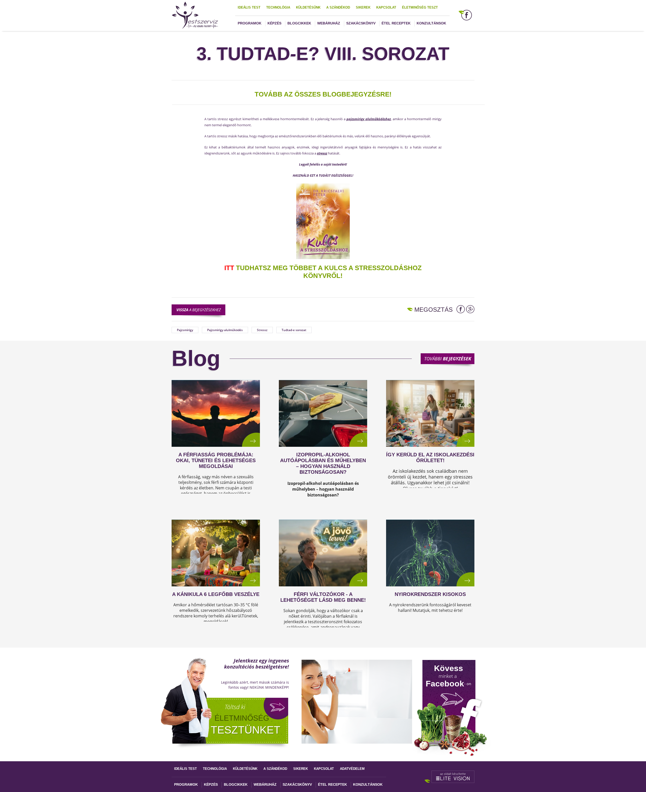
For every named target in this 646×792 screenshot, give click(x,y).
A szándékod (338, 7)
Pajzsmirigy (185, 330)
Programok (249, 23)
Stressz (262, 330)
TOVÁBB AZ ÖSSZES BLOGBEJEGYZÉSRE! (323, 94)
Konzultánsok (431, 23)
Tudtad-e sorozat (294, 330)
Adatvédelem (352, 769)
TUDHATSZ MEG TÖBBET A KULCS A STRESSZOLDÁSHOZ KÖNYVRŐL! (323, 271)
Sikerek (363, 7)
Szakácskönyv (360, 23)
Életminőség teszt (420, 7)
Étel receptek (396, 23)
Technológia (278, 7)
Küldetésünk (308, 7)
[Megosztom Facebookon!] (460, 309)
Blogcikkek (299, 23)
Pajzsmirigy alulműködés (225, 330)
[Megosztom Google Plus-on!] (470, 309)
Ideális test (249, 7)
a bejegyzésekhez (198, 309)
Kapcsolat (386, 7)
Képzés (274, 23)
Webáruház (328, 23)
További (447, 359)
